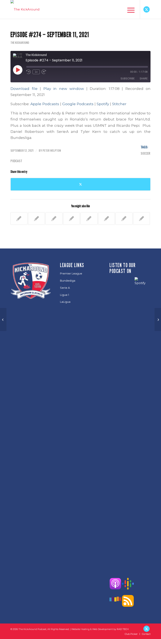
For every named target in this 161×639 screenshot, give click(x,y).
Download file (24, 88)
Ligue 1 (64, 294)
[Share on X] (80, 184)
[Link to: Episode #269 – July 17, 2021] (124, 218)
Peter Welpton (52, 150)
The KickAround (19, 42)
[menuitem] (129, 9)
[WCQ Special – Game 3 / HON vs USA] (3, 319)
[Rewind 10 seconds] (28, 72)
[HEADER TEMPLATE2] (24, 9)
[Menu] (129, 9)
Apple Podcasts (44, 104)
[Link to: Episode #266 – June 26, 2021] (71, 218)
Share (144, 78)
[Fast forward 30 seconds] (44, 72)
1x (36, 71)
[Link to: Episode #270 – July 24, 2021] (141, 218)
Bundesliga (67, 280)
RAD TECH (123, 629)
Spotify (103, 104)
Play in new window (63, 88)
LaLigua (65, 301)
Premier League (71, 273)
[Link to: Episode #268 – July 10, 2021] (106, 218)
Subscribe (128, 78)
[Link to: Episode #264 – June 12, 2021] (36, 218)
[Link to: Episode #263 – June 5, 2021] (18, 218)
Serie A (65, 287)
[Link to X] (146, 9)
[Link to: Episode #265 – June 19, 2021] (53, 218)
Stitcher (119, 104)
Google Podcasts (77, 104)
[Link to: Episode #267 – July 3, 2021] (88, 218)
